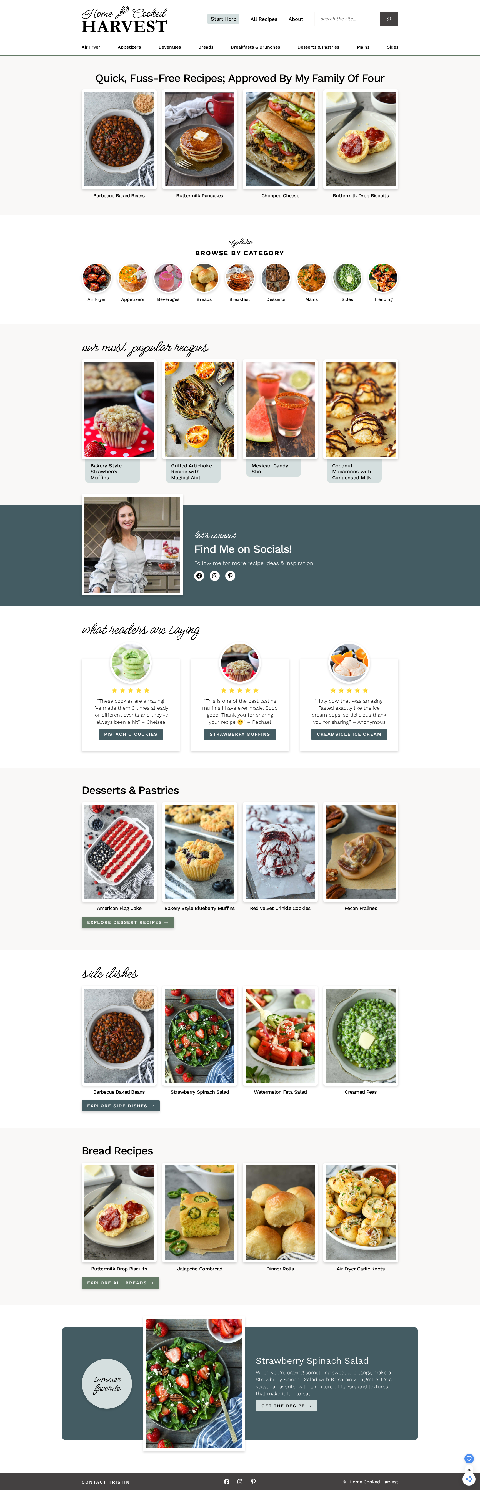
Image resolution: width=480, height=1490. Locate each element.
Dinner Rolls (280, 1269)
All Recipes (264, 19)
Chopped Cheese (280, 195)
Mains (363, 47)
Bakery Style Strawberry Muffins (106, 471)
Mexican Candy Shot (270, 469)
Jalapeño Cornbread (199, 1269)
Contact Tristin (106, 1482)
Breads (205, 47)
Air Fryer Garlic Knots (361, 1269)
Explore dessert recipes (124, 922)
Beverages (170, 47)
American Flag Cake (119, 908)
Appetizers (129, 47)
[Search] (389, 19)
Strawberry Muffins (240, 734)
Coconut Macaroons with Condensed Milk (351, 471)
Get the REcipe (283, 1405)
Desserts (275, 299)
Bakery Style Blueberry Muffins (199, 908)
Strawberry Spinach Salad (200, 1092)
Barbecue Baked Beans (119, 195)
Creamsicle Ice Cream (349, 734)
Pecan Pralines (360, 908)
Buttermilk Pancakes (199, 195)
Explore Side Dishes (117, 1105)
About (296, 19)
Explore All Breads (117, 1282)
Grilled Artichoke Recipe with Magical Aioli (191, 471)
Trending (383, 299)
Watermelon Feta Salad (280, 1092)
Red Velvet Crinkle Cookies (280, 908)
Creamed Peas (361, 1092)
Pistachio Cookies (131, 734)
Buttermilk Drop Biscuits (361, 195)
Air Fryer (91, 47)
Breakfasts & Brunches (255, 47)
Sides (392, 47)
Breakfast (239, 299)
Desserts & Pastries (318, 47)
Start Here (223, 19)
